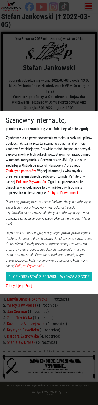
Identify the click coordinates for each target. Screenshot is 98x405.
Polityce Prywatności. (30, 266)
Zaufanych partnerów (21, 171)
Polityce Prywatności (31, 182)
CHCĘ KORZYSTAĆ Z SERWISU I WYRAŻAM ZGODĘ (49, 276)
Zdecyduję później (19, 286)
